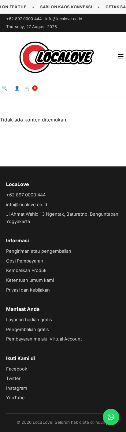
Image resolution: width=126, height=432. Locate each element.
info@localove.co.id (63, 18)
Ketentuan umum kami (30, 280)
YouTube (15, 397)
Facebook (16, 369)
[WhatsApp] (111, 417)
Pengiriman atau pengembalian (38, 251)
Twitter (13, 378)
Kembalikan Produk (26, 270)
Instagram (16, 388)
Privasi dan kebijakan (28, 290)
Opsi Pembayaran (24, 261)
